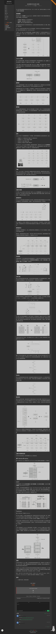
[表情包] (19, 610)
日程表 (7, 13)
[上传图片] (21, 610)
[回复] (49, 615)
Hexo (30, 631)
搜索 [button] (6, 19)
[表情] (18, 610)
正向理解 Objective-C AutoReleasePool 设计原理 (43, 598)
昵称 (17, 602)
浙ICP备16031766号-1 (33, 632)
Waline (48, 626)
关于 (6, 7)
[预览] (22, 610)
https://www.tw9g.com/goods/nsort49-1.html (26, 619)
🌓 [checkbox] (2, 630)
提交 (48, 610)
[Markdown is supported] (17, 610)
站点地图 (7, 16)
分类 (6, 10)
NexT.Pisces (33, 631)
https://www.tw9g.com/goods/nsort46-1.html (28, 617)
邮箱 (28, 602)
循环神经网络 (22, 9)
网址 (39, 602)
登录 (45, 610)
